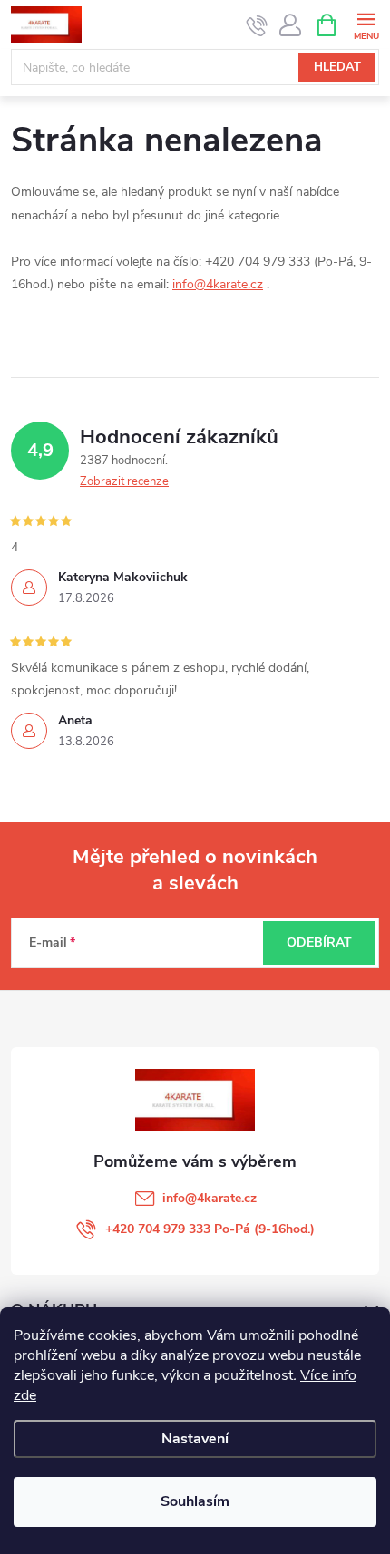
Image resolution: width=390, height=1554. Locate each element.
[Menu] (366, 24)
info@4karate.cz (217, 284)
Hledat (337, 67)
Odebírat (319, 942)
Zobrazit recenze (124, 481)
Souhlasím (195, 1501)
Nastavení (195, 1439)
